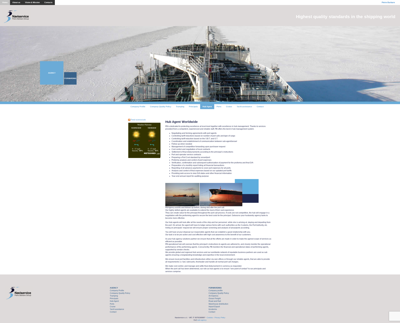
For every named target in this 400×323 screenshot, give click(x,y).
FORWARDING (215, 288)
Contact (260, 107)
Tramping (180, 107)
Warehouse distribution (218, 304)
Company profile (216, 290)
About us (16, 2)
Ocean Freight (215, 298)
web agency (202, 320)
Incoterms (213, 309)
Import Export (214, 307)
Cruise (229, 107)
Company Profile (137, 107)
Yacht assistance (244, 107)
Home (5, 2)
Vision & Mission (32, 2)
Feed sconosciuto (138, 120)
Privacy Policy (220, 317)
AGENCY (114, 288)
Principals (193, 107)
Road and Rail (215, 301)
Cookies (210, 317)
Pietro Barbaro (388, 2)
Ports (219, 107)
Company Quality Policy (160, 107)
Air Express (213, 296)
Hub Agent (207, 107)
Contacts (48, 2)
